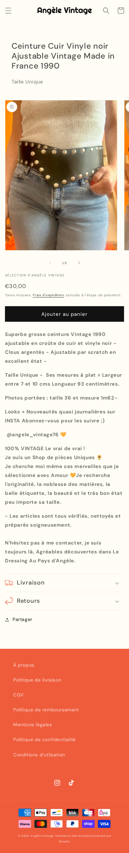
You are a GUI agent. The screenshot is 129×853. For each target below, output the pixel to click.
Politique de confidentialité (44, 739)
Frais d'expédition (48, 295)
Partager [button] (22, 619)
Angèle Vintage (42, 836)
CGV (18, 695)
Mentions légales (32, 725)
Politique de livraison (37, 680)
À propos (23, 665)
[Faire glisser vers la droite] (79, 263)
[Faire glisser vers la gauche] (50, 263)
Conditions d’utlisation (39, 755)
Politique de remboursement (46, 710)
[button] (8, 10)
